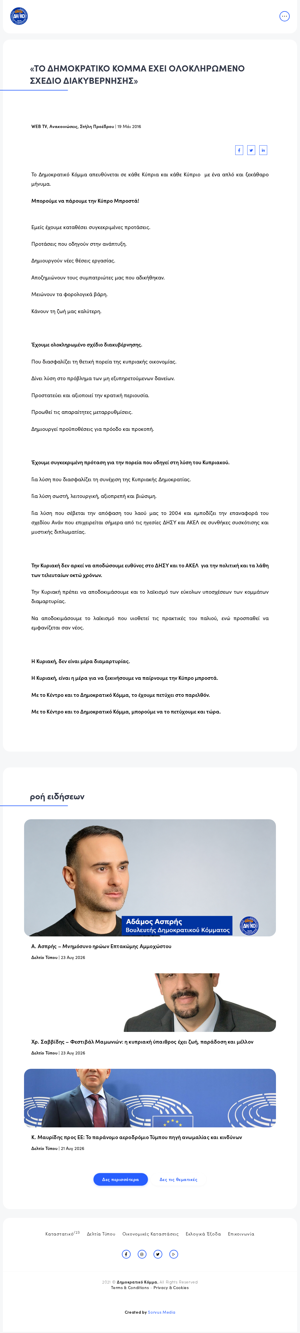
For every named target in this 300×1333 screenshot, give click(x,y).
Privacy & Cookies (171, 1287)
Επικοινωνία (241, 1233)
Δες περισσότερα (120, 1179)
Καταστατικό (62, 1233)
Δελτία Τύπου (101, 1233)
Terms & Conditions (130, 1287)
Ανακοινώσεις (64, 126)
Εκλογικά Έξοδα (203, 1233)
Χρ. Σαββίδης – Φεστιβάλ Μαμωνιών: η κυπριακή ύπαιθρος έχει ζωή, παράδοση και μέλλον (142, 1041)
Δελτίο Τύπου (44, 957)
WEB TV (39, 126)
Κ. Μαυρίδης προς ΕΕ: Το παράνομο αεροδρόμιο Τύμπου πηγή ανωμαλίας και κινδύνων (136, 1137)
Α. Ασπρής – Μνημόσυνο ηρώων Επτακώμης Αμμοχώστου (101, 946)
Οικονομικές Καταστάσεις (150, 1233)
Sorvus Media (161, 1312)
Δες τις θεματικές (179, 1179)
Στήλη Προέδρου (97, 126)
